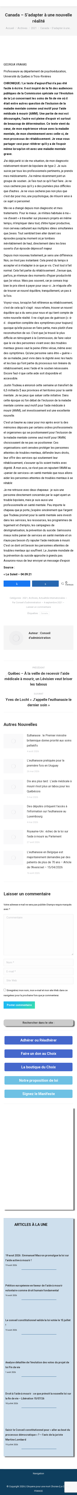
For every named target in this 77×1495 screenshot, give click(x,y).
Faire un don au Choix (38, 1053)
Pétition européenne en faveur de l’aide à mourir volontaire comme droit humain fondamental (33, 1288)
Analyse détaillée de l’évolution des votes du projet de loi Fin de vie (37, 1365)
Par (26, 602)
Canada (44, 613)
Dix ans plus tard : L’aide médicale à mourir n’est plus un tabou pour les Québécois (49, 786)
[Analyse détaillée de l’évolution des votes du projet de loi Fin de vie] (39, 1348)
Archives (33, 598)
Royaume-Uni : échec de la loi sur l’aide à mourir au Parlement (47, 834)
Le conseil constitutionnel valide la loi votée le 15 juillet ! (38, 1323)
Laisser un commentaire (38, 607)
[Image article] (13, 741)
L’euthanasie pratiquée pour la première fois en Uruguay (45, 763)
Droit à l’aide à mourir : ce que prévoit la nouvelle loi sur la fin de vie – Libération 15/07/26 (38, 1396)
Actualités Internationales (52, 598)
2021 (25, 598)
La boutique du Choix (38, 1067)
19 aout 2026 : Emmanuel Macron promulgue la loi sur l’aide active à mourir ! (37, 1258)
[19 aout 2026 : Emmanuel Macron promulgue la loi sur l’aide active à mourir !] (38, 1241)
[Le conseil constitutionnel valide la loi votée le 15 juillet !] (38, 1309)
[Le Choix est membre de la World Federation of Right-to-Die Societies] (38, 1482)
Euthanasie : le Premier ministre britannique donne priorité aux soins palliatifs (49, 740)
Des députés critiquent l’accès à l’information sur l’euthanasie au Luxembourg (47, 811)
